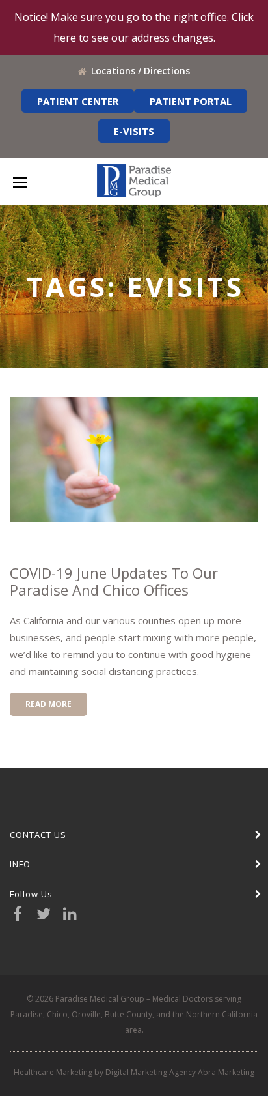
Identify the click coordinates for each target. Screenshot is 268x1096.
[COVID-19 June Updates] (134, 459)
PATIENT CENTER (77, 101)
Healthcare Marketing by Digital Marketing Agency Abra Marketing (134, 1072)
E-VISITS (134, 130)
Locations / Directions (140, 71)
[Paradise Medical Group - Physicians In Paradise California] (134, 181)
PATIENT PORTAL (191, 101)
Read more (48, 704)
